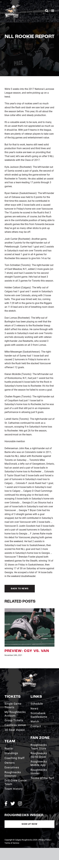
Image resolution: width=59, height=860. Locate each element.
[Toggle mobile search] (46, 10)
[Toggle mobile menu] (52, 10)
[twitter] (12, 792)
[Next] (52, 627)
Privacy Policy (44, 828)
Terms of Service (12, 831)
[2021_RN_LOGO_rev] (29, 663)
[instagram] (20, 792)
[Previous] (7, 627)
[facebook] (6, 792)
